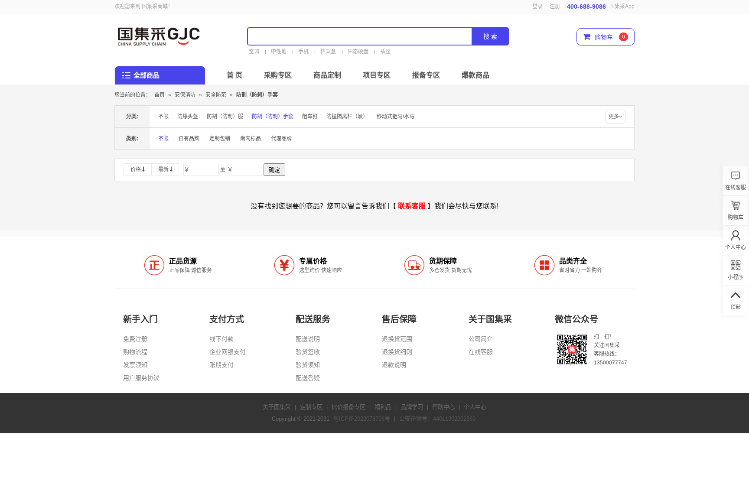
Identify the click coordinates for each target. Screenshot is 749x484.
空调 (254, 52)
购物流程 (135, 351)
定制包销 (219, 139)
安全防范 (216, 95)
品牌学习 (412, 407)
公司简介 (481, 338)
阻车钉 (310, 117)
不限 (163, 117)
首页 (159, 95)
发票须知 (135, 364)
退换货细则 (397, 351)
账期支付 (221, 364)
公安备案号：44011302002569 (437, 419)
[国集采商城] (163, 35)
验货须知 (308, 364)
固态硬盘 (358, 52)
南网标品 (250, 139)
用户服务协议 (141, 377)
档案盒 (328, 52)
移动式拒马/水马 (395, 117)
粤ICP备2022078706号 (361, 419)
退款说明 (394, 364)
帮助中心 (443, 407)
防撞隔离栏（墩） (347, 117)
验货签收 (308, 351)
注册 (555, 6)
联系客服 (412, 206)
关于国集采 (277, 407)
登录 (537, 6)
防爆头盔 (187, 117)
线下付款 (221, 338)
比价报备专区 (348, 407)
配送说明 (308, 338)
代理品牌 (281, 139)
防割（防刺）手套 (257, 95)
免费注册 (135, 338)
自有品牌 (189, 139)
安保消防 (186, 95)
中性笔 (279, 52)
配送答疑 (308, 377)
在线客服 (481, 351)
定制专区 (311, 407)
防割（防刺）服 (225, 117)
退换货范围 (397, 338)
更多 (614, 117)
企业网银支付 (227, 351)
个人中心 (475, 407)
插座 (385, 52)
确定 (274, 170)
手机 (303, 52)
